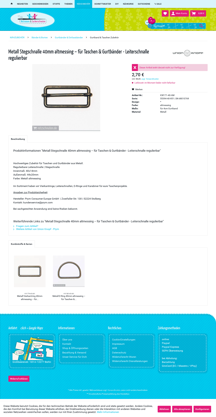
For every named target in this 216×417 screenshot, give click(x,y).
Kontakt (66, 343)
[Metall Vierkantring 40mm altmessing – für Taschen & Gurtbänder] (29, 271)
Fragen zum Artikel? (26, 226)
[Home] (11, 4)
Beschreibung (18, 139)
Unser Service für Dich (74, 356)
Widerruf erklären (19, 378)
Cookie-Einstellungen (123, 339)
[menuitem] (178, 26)
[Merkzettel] (165, 13)
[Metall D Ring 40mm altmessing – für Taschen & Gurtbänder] (69, 271)
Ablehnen (164, 409)
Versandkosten (114, 390)
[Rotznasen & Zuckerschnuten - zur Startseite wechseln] (32, 19)
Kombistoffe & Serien (21, 244)
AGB (114, 348)
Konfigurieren (202, 409)
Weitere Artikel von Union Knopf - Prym (37, 229)
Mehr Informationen (108, 412)
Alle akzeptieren (182, 409)
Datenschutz (119, 352)
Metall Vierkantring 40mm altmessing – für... (29, 297)
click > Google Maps (31, 328)
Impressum (118, 343)
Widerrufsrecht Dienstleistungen (130, 361)
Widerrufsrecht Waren (124, 356)
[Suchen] (201, 26)
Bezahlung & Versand (74, 352)
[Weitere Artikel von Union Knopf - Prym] (188, 53)
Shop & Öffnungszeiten (75, 348)
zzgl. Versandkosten (150, 79)
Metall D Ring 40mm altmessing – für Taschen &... (68, 297)
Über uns (67, 339)
